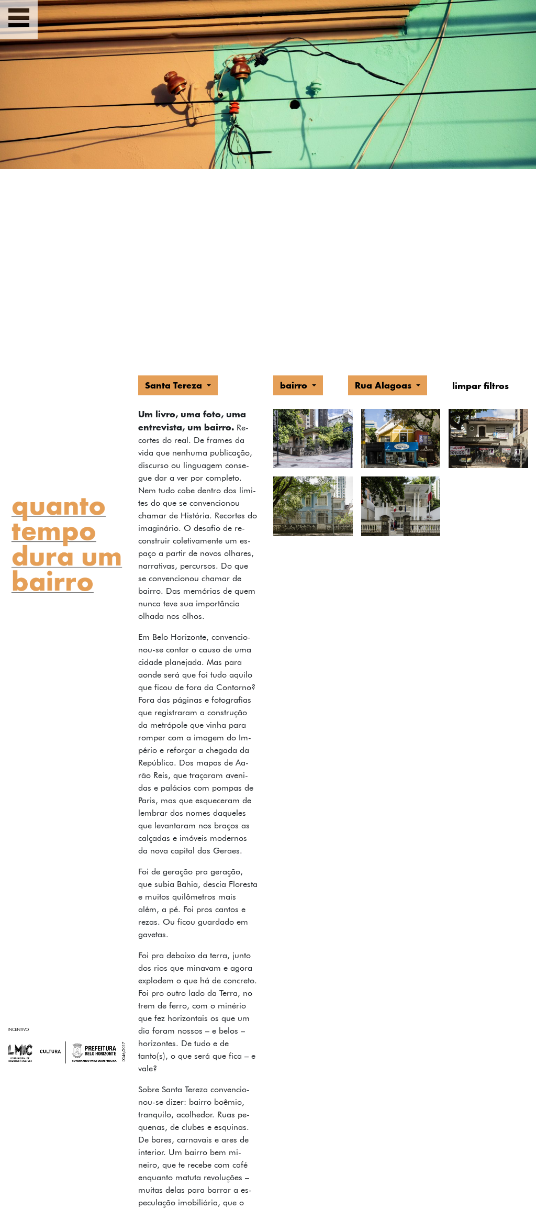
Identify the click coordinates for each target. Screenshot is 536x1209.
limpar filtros (480, 385)
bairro (295, 385)
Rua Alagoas (384, 385)
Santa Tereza (175, 385)
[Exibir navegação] (19, 19)
